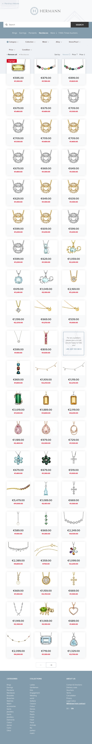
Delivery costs (71, 687)
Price (74, 54)
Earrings (22, 32)
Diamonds (10, 719)
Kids (31, 690)
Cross (32, 717)
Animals (33, 725)
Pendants (33, 32)
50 (68, 50)
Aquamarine (42, 50)
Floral (32, 722)
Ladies (32, 684)
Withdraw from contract (75, 703)
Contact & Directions (74, 684)
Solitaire (33, 701)
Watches (10, 701)
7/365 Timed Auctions (68, 32)
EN (72, 708)
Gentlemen (34, 687)
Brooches (10, 698)
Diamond (61, 47)
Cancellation (71, 695)
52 (79, 50)
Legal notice (71, 701)
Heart (32, 719)
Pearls (32, 711)
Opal (78, 47)
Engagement (35, 693)
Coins (9, 728)
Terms (68, 693)
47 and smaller (54, 50)
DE (67, 708)
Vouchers (70, 690)
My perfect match (32, 730)
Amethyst (41, 47)
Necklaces (43, 32)
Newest (66, 54)
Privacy (69, 698)
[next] (51, 665)
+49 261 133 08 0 (73, 349)
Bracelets (10, 695)
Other (9, 730)
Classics (33, 703)
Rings (14, 32)
